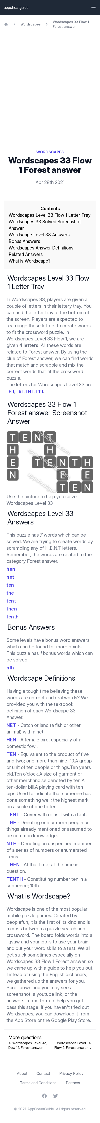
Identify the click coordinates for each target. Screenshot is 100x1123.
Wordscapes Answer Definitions (41, 248)
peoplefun (17, 922)
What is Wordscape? (29, 261)
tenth (13, 617)
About (22, 1073)
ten (10, 585)
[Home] (6, 24)
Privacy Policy (71, 1073)
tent (11, 601)
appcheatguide (16, 7)
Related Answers (26, 254)
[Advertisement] (50, 81)
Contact (43, 1073)
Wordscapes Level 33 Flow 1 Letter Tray (49, 215)
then (12, 609)
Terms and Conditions (38, 1082)
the (10, 593)
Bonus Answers (24, 241)
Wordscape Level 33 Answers (39, 235)
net (10, 577)
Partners (73, 1082)
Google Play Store (70, 1020)
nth (10, 668)
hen (11, 569)
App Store (25, 1020)
